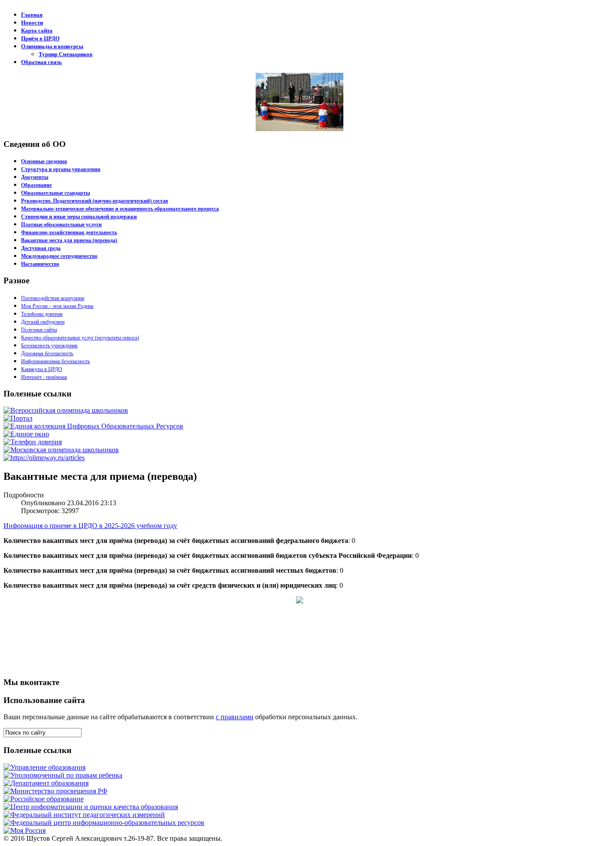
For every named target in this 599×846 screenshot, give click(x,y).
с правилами (234, 717)
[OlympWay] (44, 457)
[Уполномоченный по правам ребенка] (63, 775)
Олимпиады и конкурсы (52, 46)
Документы (34, 177)
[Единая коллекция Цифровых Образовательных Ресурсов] (93, 426)
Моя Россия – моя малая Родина (57, 306)
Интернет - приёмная (44, 377)
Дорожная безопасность (47, 353)
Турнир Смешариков (66, 54)
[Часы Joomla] (69, 667)
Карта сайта (37, 30)
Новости (32, 22)
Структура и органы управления (60, 169)
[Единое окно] (26, 434)
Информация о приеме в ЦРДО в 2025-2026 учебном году (90, 525)
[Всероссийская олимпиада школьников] (66, 410)
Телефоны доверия (42, 314)
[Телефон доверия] (33, 442)
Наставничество (40, 264)
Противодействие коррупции (52, 298)
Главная (32, 14)
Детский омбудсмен (42, 322)
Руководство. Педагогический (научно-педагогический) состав (94, 201)
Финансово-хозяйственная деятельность (69, 232)
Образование (36, 185)
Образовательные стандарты (55, 193)
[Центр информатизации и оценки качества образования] (91, 806)
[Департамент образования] (46, 783)
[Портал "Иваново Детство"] (18, 418)
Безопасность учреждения (49, 346)
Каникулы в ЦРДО (41, 369)
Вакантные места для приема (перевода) (69, 240)
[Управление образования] (45, 767)
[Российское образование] (44, 799)
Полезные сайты (39, 330)
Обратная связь (41, 62)
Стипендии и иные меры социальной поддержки (79, 217)
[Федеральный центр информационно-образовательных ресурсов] (104, 822)
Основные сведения (44, 161)
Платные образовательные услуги (61, 224)
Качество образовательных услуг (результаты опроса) (80, 338)
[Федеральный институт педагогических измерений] (84, 814)
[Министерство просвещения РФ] (55, 791)
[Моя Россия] (25, 830)
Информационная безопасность (55, 361)
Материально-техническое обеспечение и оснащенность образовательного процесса (120, 209)
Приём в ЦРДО (40, 38)
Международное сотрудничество (59, 256)
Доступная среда (41, 248)
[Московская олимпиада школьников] (61, 449)
